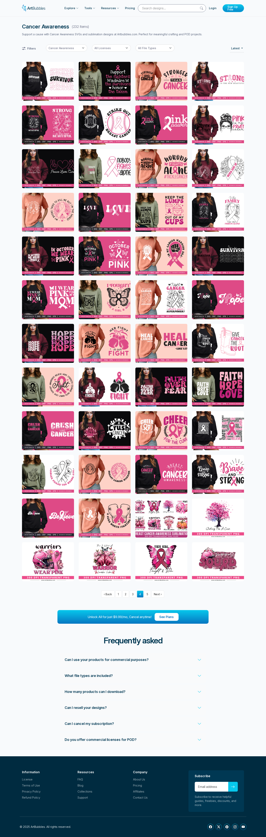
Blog (80, 785)
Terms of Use (31, 785)
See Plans (166, 617)
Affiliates (138, 791)
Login (213, 8)
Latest (235, 48)
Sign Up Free (232, 8)
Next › (158, 594)
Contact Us (140, 797)
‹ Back (108, 594)
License (27, 779)
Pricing (130, 8)
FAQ (80, 779)
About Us (139, 779)
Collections (85, 791)
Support (83, 797)
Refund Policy (31, 797)
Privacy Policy (31, 791)
